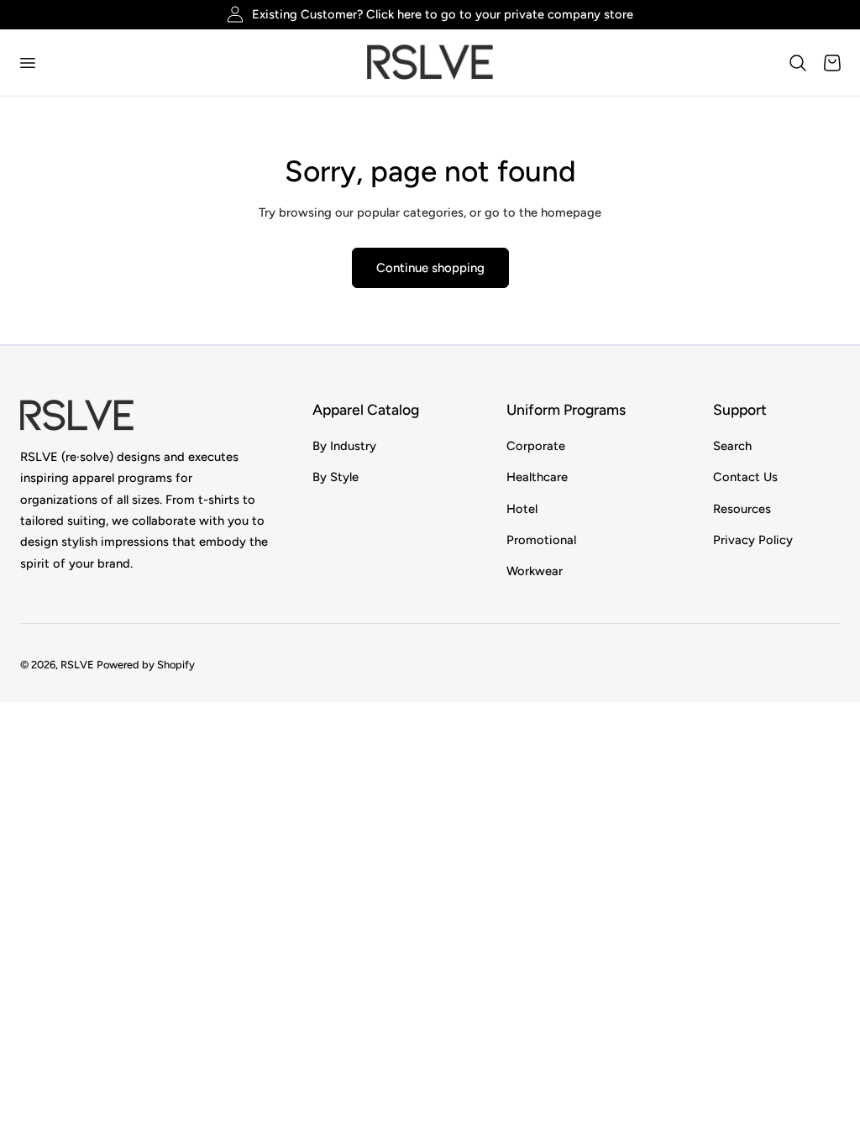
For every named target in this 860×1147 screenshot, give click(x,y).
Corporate (535, 445)
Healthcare (537, 477)
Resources (742, 508)
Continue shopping (430, 267)
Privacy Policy (753, 539)
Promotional (541, 539)
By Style (335, 477)
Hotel (522, 508)
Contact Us (745, 477)
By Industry (344, 445)
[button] (27, 62)
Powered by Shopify (146, 664)
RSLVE (77, 664)
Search (732, 445)
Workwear (534, 571)
